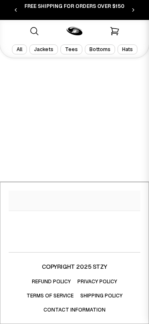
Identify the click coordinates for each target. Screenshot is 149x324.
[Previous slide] (16, 10)
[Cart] (115, 31)
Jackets (43, 49)
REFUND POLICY (51, 281)
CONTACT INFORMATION (74, 310)
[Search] (34, 31)
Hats (127, 49)
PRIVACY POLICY (97, 281)
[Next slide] (133, 10)
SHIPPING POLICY (101, 295)
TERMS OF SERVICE (50, 295)
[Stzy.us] (74, 31)
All (19, 49)
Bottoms (100, 49)
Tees (71, 49)
